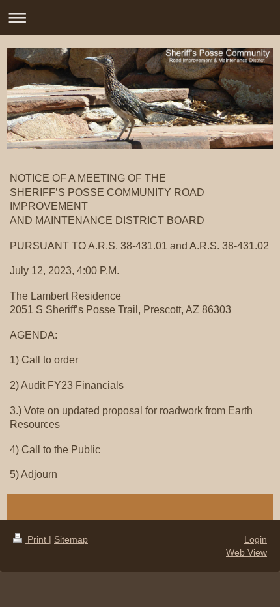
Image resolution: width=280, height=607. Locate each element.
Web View (246, 552)
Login (255, 539)
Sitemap (71, 539)
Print (37, 539)
